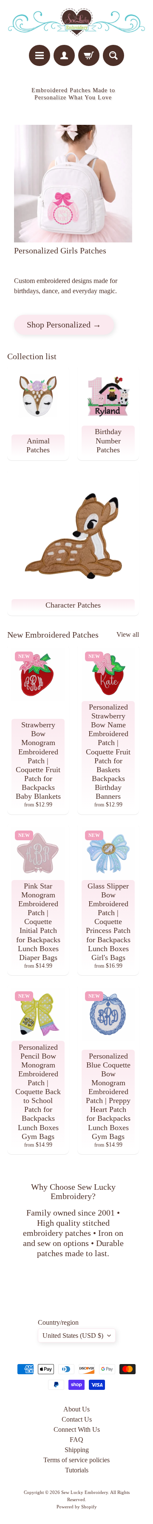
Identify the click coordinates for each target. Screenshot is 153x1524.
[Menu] (39, 55)
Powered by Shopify (77, 1506)
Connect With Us (77, 1429)
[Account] (64, 55)
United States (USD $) (72, 1335)
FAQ (76, 1439)
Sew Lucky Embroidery (84, 1492)
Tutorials (76, 1470)
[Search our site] (113, 55)
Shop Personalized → (64, 324)
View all (127, 634)
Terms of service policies (76, 1459)
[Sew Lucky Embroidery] (76, 22)
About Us (76, 1409)
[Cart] (88, 55)
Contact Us (77, 1419)
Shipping (77, 1449)
